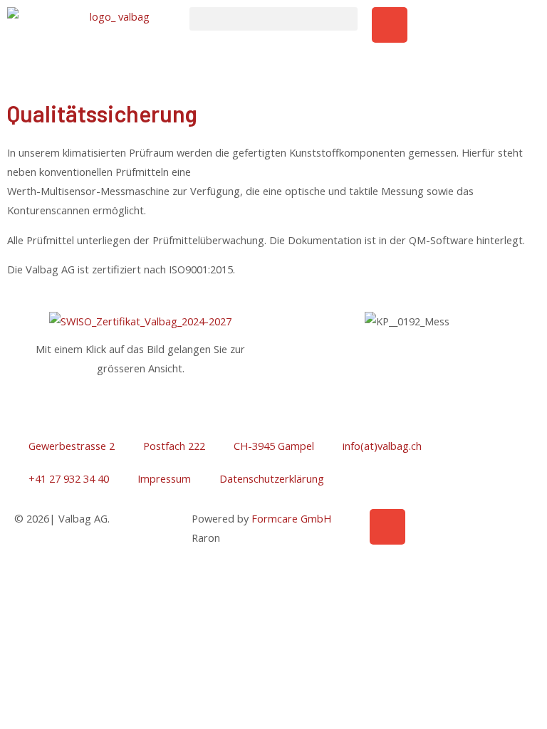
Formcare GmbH (291, 518)
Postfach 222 (174, 446)
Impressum (164, 478)
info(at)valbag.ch (382, 446)
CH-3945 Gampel (274, 446)
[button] (273, 19)
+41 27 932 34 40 (68, 478)
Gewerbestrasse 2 (71, 446)
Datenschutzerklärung (271, 478)
